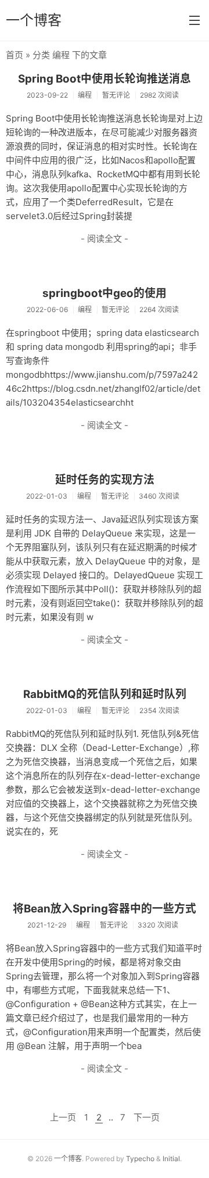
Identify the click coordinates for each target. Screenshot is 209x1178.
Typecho (140, 1158)
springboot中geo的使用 (104, 293)
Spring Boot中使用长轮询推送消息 (104, 78)
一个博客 (34, 20)
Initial (171, 1158)
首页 (14, 54)
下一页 (147, 1117)
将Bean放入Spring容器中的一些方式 (104, 908)
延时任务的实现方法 (104, 479)
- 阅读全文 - (104, 238)
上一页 (63, 1117)
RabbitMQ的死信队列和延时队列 (104, 694)
